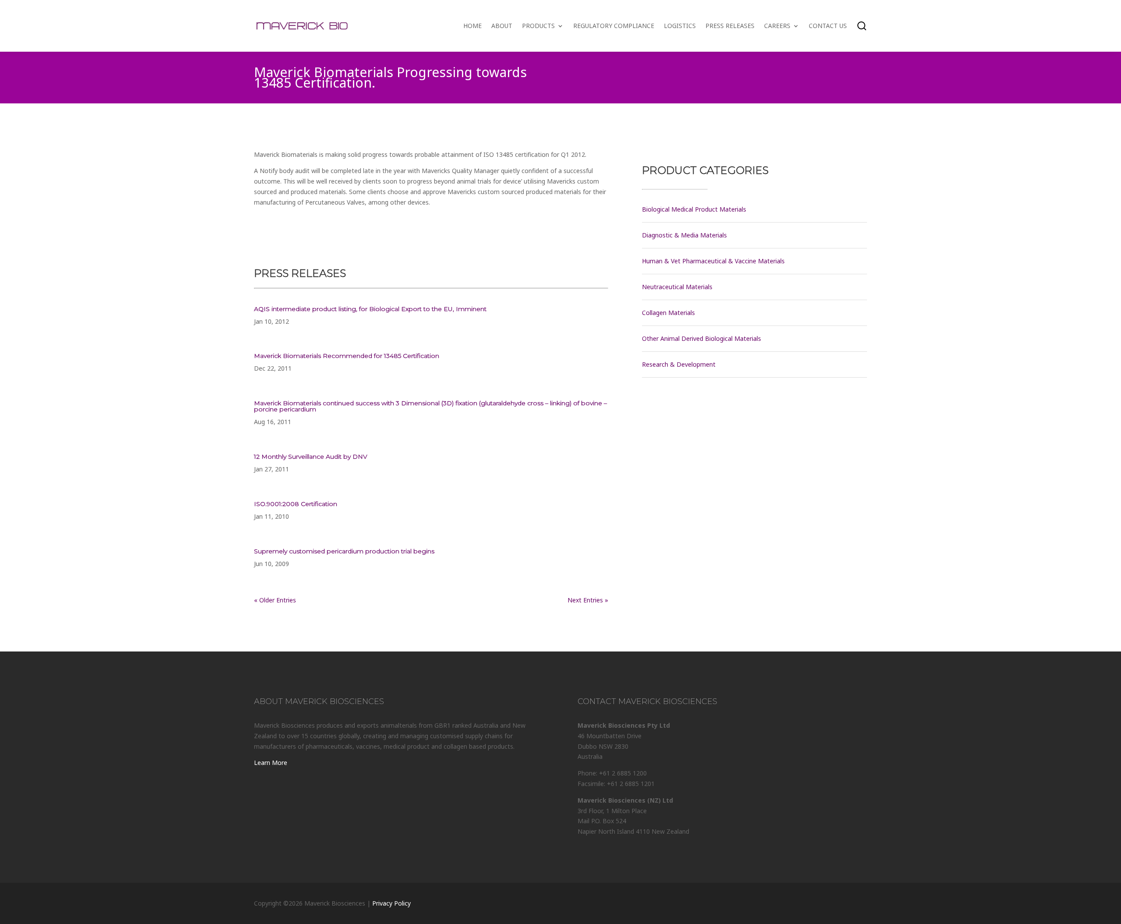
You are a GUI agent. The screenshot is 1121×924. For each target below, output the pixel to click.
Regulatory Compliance (613, 25)
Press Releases (729, 25)
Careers (777, 25)
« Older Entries (275, 600)
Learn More (270, 762)
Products (538, 25)
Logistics (680, 25)
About (501, 25)
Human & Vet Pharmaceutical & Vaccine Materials (713, 261)
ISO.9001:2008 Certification (295, 504)
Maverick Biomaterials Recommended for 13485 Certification (346, 356)
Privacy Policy (391, 903)
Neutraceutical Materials (677, 287)
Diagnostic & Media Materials (684, 235)
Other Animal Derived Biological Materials (701, 338)
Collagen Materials (668, 312)
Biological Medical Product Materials (694, 209)
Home (472, 25)
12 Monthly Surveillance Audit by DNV (310, 456)
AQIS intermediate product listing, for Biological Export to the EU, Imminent (370, 309)
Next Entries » (588, 600)
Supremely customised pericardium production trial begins (344, 551)
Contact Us (828, 25)
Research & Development (679, 364)
